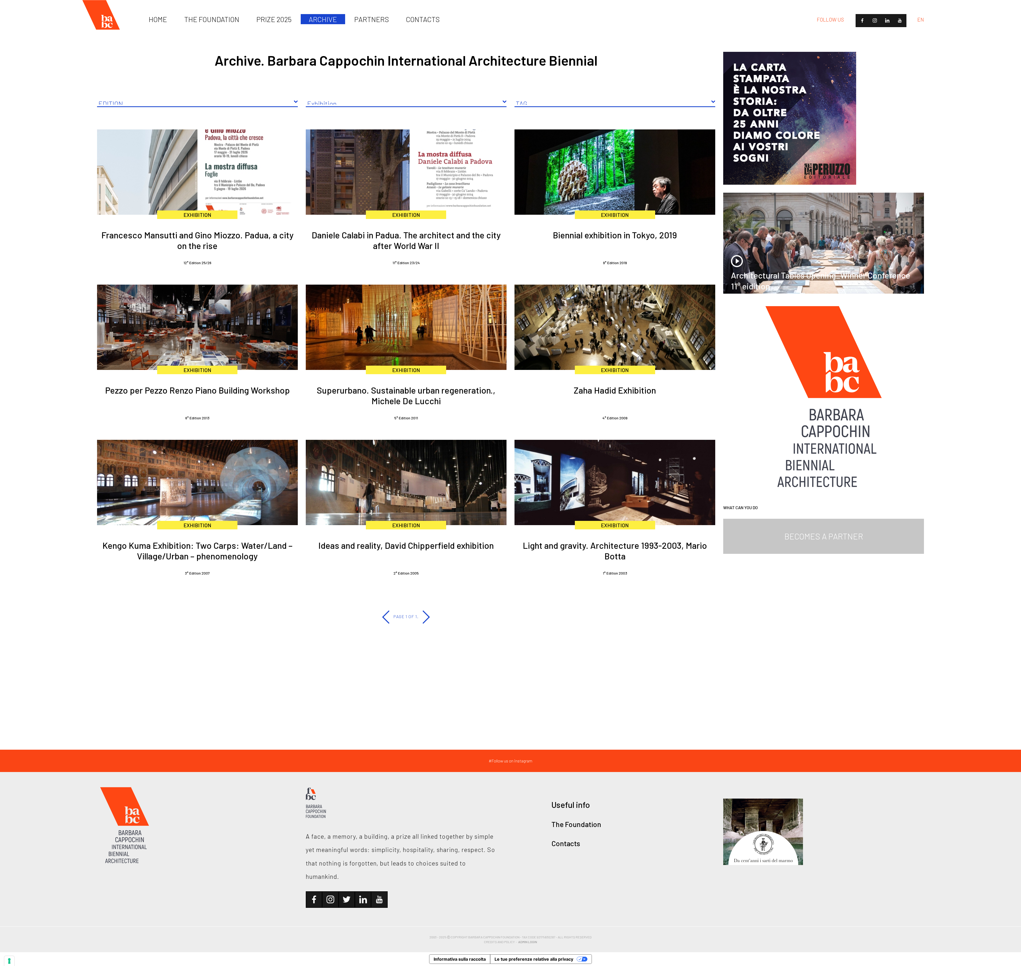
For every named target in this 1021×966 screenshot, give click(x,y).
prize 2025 (274, 19)
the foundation (211, 19)
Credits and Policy (499, 942)
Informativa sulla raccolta (460, 959)
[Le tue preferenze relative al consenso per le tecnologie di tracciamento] (9, 961)
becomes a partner (823, 536)
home (158, 19)
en (920, 19)
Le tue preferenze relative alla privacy (534, 959)
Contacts (565, 843)
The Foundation (576, 824)
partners (371, 19)
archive (323, 19)
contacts (423, 19)
